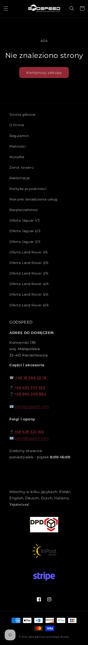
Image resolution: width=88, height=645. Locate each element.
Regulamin (19, 136)
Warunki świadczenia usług (33, 199)
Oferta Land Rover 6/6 (29, 305)
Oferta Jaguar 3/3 (24, 242)
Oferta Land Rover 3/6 (29, 273)
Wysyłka (16, 157)
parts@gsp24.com (32, 406)
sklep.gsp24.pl (37, 637)
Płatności (17, 146)
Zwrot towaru (21, 167)
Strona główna (22, 114)
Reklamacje (19, 178)
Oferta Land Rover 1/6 (28, 252)
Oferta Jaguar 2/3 (24, 231)
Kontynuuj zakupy (44, 72)
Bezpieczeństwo (23, 210)
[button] (6, 8)
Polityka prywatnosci (27, 189)
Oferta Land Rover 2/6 (29, 263)
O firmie (16, 125)
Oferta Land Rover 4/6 (29, 284)
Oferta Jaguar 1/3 (24, 220)
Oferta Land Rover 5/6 (29, 294)
